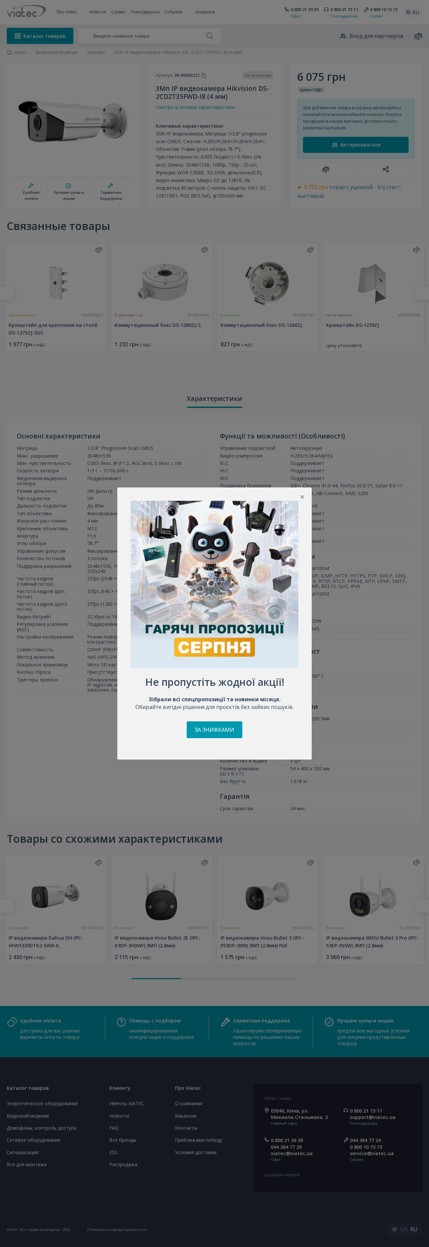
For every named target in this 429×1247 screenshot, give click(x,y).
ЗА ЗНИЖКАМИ (214, 729)
